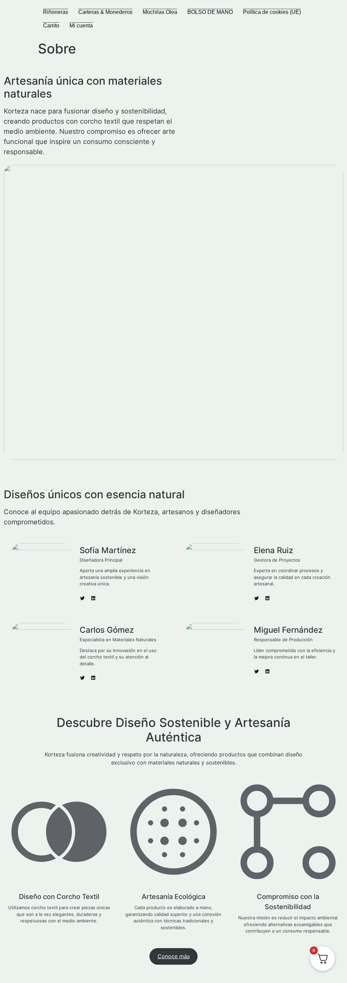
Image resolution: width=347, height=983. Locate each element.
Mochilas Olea (160, 12)
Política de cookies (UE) (272, 12)
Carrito (51, 25)
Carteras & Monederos (105, 12)
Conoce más (174, 956)
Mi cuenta (81, 25)
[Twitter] (82, 598)
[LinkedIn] (93, 598)
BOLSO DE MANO (210, 12)
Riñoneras (55, 12)
